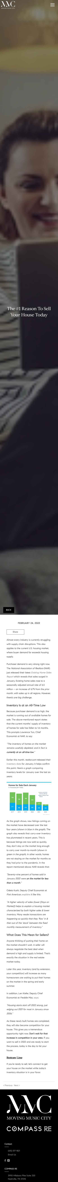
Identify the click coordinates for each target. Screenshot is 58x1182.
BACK (8, 610)
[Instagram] (8, 1160)
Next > (17, 1085)
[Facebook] (5, 1160)
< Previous (8, 1085)
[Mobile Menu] (52, 5)
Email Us (12, 1155)
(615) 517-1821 (14, 1151)
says (36, 997)
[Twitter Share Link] (15, 639)
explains (26, 894)
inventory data (14, 764)
